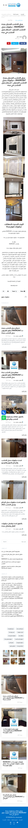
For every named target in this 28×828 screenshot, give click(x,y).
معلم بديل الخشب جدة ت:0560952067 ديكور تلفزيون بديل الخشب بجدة (12, 374)
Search (4, 541)
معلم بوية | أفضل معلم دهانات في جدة (10, 551)
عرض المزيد (24, 346)
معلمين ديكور (12, 646)
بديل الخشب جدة (19, 20)
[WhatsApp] (3, 417)
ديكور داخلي (11, 399)
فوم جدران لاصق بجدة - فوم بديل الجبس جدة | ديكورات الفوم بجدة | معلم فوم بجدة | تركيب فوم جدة (12, 612)
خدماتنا (8, 819)
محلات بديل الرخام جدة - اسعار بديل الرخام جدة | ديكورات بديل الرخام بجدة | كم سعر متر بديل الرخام (12, 594)
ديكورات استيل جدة (12, 635)
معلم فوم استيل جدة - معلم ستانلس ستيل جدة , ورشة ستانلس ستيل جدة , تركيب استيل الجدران (12, 604)
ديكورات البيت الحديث (8, 308)
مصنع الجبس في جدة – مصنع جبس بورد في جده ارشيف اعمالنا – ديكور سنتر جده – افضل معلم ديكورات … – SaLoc (12, 585)
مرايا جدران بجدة (20, 646)
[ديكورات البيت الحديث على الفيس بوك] (17, 823)
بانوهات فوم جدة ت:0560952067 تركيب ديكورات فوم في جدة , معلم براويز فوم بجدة (13, 763)
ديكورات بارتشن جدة (8, 639)
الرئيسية (22, 14)
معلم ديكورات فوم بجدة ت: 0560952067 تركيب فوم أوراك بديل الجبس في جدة (12, 598)
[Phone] (3, 412)
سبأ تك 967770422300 (10, 817)
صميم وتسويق (19, 817)
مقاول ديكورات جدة (17, 336)
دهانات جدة (21, 635)
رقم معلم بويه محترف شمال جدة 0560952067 (12, 559)
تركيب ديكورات (18, 399)
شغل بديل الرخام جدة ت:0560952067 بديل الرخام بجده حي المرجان (13, 796)
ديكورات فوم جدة (18, 401)
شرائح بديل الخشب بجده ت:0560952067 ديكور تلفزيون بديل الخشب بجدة (12, 330)
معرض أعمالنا (15, 14)
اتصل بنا (4, 819)
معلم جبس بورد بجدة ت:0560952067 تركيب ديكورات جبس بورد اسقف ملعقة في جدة (12, 588)
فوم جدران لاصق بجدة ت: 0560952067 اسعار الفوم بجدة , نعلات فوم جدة (12, 730)
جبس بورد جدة (11, 632)
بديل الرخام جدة (10, 397)
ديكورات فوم (19, 36)
